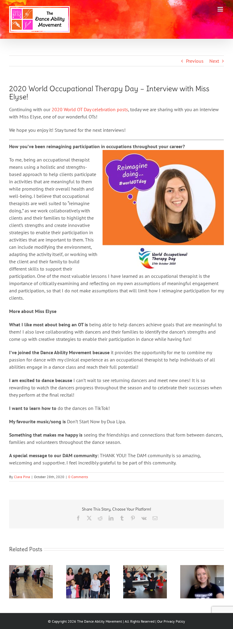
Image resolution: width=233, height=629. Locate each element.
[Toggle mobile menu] (221, 9)
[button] (13, 581)
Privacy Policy (174, 621)
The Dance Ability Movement (99, 621)
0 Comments (78, 476)
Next (214, 61)
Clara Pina (22, 476)
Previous (195, 61)
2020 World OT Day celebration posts (90, 109)
